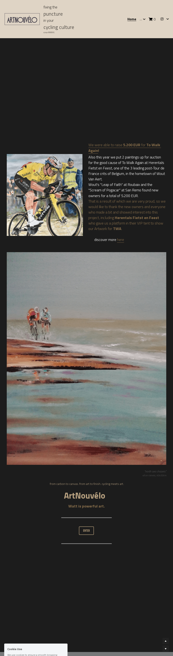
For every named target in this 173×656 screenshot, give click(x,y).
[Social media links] (162, 19)
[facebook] (151, 585)
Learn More (23, 628)
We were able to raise (105, 103)
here (120, 198)
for (143, 103)
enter (86, 489)
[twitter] (162, 593)
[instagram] (141, 585)
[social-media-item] (162, 585)
